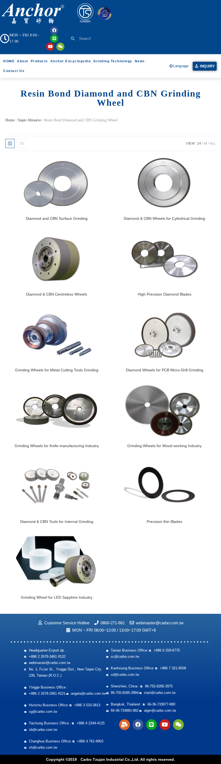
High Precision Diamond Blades (164, 294)
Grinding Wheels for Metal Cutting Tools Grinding (56, 370)
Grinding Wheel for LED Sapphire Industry (56, 597)
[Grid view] (10, 143)
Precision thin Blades (164, 521)
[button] (205, 66)
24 (199, 143)
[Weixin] (60, 47)
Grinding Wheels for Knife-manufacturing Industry (57, 446)
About (22, 61)
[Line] (54, 39)
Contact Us (14, 71)
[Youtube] (50, 47)
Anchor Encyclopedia (70, 61)
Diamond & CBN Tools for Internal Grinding (56, 521)
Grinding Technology (112, 61)
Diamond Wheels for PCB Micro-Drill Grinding (164, 370)
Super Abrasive (29, 120)
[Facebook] (54, 30)
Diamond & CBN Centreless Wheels (56, 294)
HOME (9, 61)
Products (39, 61)
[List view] (21, 143)
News (140, 61)
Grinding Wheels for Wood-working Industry (164, 446)
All (213, 143)
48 (205, 143)
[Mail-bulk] (124, 724)
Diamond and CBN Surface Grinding (57, 218)
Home (10, 120)
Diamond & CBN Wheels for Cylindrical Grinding (164, 218)
